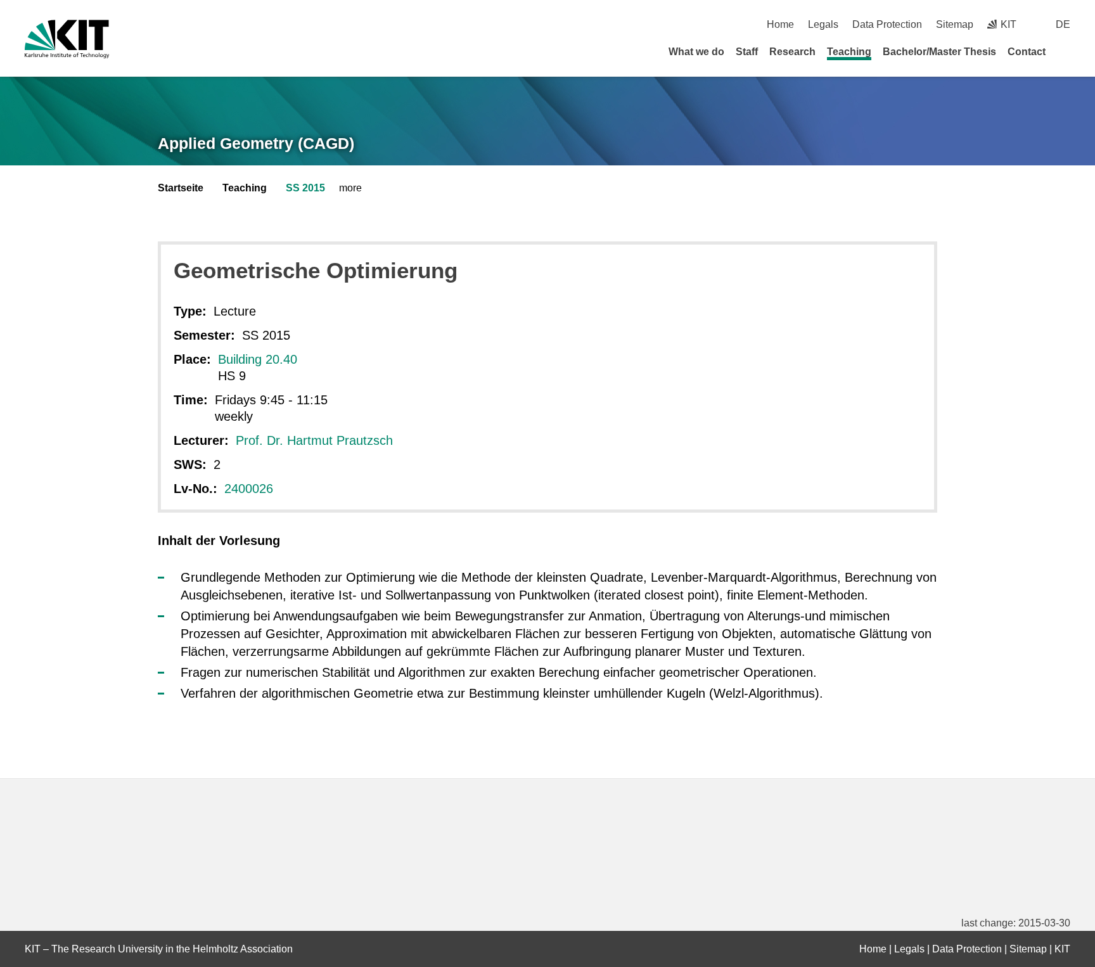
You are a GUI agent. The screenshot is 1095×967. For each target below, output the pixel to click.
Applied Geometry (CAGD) (256, 143)
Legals (823, 24)
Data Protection (887, 24)
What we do (696, 51)
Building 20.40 (257, 359)
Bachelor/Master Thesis (939, 51)
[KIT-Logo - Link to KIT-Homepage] (67, 39)
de (1063, 24)
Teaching (849, 51)
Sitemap (954, 24)
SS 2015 (305, 188)
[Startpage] (1065, 51)
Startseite (180, 188)
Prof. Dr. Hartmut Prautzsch (314, 440)
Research (792, 51)
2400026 (248, 489)
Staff (747, 51)
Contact (1027, 51)
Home (780, 24)
